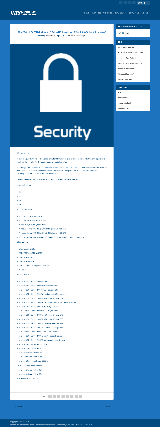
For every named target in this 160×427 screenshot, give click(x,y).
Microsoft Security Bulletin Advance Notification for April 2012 (56, 167)
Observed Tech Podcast (127, 58)
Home (86, 13)
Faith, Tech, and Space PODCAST (130, 52)
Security (79, 35)
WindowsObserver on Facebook (130, 63)
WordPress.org (123, 108)
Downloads (120, 13)
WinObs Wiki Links (125, 79)
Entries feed (123, 98)
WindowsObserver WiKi (127, 74)
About (145, 13)
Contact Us (134, 13)
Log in (120, 92)
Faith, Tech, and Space (102, 13)
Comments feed (124, 103)
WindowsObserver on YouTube (129, 69)
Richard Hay (50, 35)
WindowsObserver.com (46, 425)
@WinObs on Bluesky (126, 47)
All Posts (71, 35)
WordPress (70, 425)
